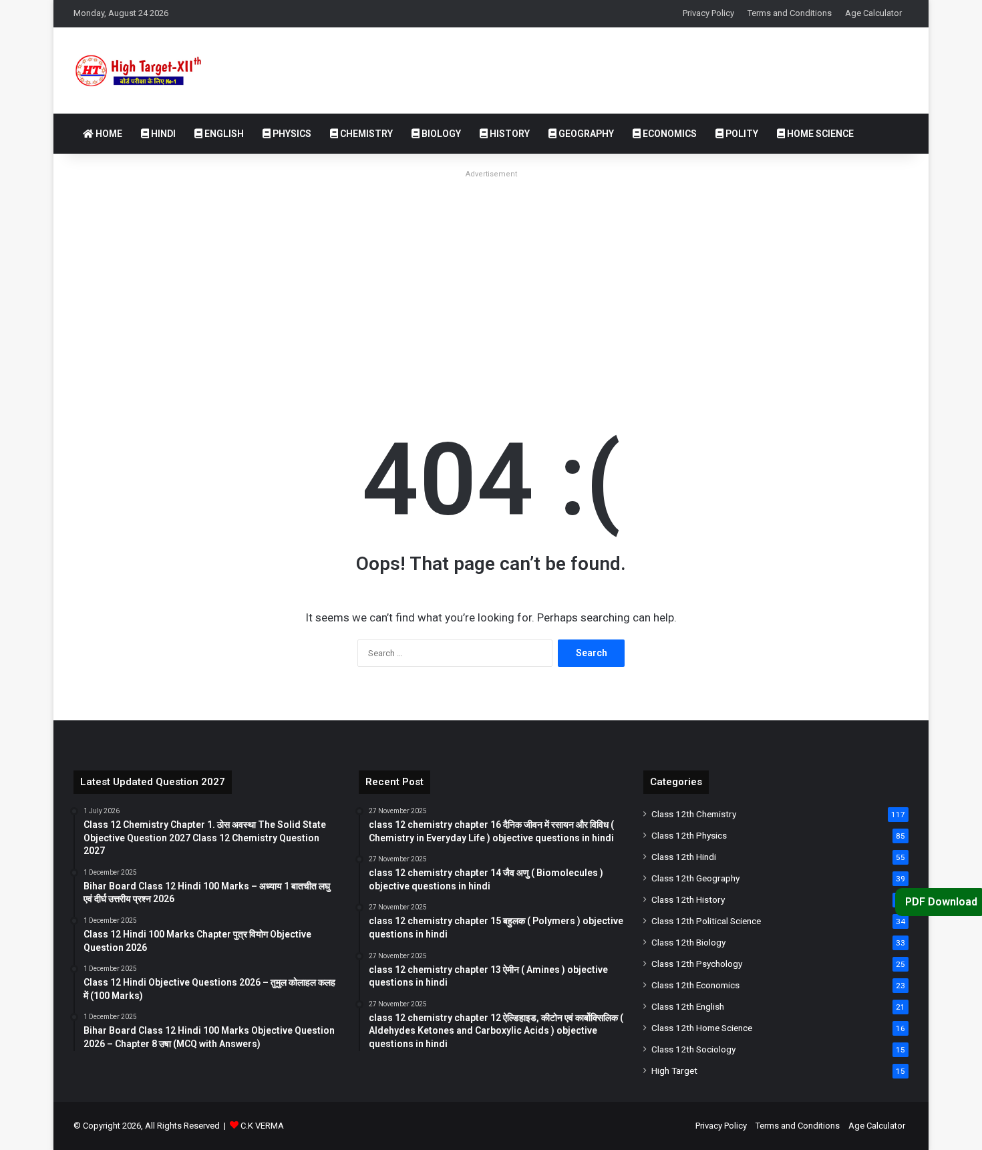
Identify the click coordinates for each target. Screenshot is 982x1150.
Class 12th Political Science (706, 920)
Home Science (819, 133)
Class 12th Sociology (693, 1049)
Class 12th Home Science (701, 1027)
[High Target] (149, 70)
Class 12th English (687, 1006)
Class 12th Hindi (683, 856)
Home (108, 133)
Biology (440, 133)
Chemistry (365, 133)
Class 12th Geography (695, 878)
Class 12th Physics (689, 835)
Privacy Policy (708, 13)
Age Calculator (873, 13)
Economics (669, 133)
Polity (740, 133)
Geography (585, 133)
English (223, 133)
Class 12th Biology (688, 942)
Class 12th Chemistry (693, 814)
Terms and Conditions (790, 13)
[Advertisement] (491, 276)
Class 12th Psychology (696, 963)
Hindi (162, 133)
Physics (291, 133)
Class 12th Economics (695, 985)
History (509, 133)
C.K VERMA (262, 1126)
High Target (674, 1070)
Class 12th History (688, 899)
